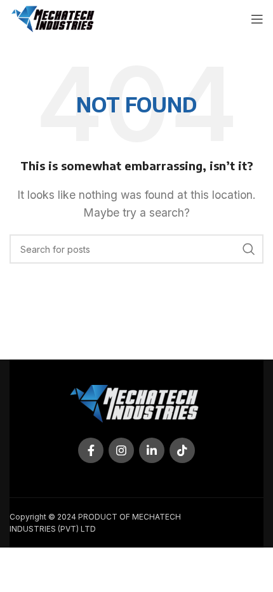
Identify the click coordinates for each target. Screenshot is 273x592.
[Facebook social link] (90, 450)
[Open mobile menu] (257, 19)
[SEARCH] (248, 249)
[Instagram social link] (121, 450)
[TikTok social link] (182, 450)
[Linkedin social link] (151, 450)
